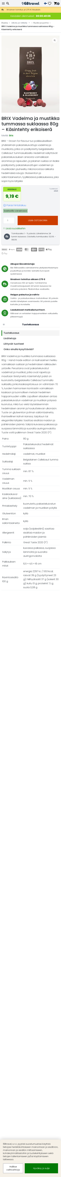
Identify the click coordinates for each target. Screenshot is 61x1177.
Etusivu (4, 22)
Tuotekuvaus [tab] (11, 333)
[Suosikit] (51, 3)
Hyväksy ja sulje (41, 1168)
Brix (11, 135)
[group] (30, 74)
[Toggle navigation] (3, 3)
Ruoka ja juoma (41, 22)
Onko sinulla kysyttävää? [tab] (19, 349)
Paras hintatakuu (16, 205)
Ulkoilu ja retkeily (19, 22)
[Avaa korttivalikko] (3, 324)
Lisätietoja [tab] (10, 338)
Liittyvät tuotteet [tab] (14, 344)
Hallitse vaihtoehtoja (13, 1168)
